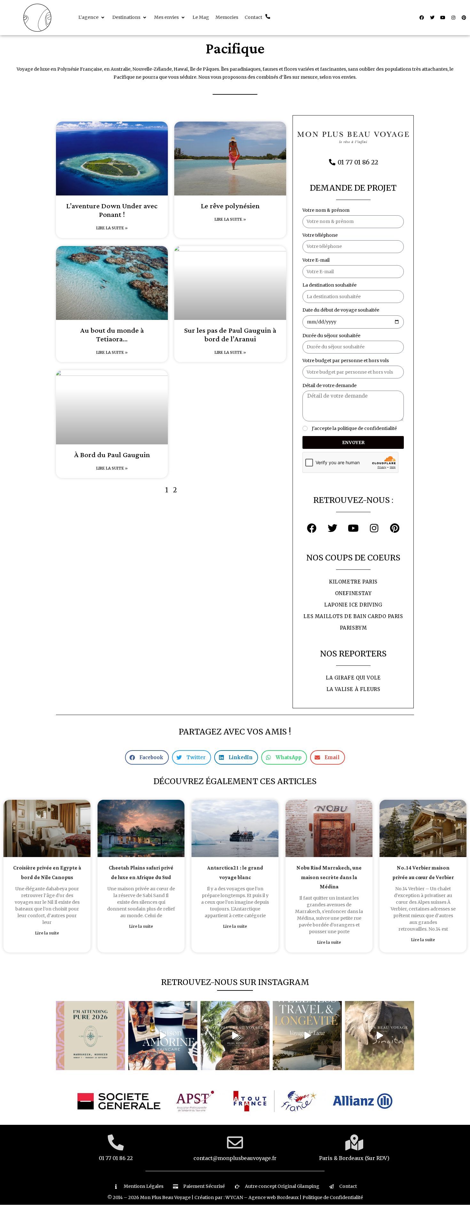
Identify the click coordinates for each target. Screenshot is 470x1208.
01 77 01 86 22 (116, 1158)
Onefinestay (353, 593)
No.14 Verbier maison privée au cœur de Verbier (423, 872)
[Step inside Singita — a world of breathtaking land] (379, 1035)
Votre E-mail (316, 260)
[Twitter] (432, 17)
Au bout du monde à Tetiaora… (112, 335)
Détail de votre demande (329, 385)
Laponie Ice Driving (353, 605)
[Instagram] (453, 17)
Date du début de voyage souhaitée (340, 310)
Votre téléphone (320, 235)
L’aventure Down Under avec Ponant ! (112, 210)
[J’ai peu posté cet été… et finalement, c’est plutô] (90, 1035)
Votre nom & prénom (325, 210)
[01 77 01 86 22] (116, 1142)
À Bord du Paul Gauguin (112, 455)
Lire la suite (47, 933)
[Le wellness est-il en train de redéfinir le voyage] (307, 1035)
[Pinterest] (463, 17)
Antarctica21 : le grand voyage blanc (235, 872)
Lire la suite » (112, 228)
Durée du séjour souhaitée (331, 335)
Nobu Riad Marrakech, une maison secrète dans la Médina (329, 877)
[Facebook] (421, 17)
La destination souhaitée (329, 285)
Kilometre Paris (353, 582)
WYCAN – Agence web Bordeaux (262, 1197)
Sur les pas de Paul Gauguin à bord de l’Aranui (230, 335)
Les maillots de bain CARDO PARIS (353, 616)
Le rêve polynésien (230, 206)
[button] (92, 17)
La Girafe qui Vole (353, 678)
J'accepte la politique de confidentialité (354, 428)
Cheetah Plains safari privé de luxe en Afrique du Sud (141, 872)
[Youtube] (442, 17)
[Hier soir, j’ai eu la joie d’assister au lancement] (162, 1035)
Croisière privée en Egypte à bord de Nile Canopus (47, 872)
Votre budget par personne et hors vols (345, 360)
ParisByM (353, 628)
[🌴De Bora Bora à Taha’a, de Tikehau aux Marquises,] (235, 1035)
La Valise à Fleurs (353, 689)
